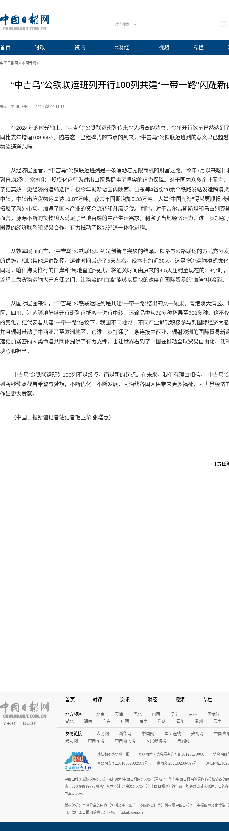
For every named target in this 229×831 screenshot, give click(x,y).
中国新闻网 (125, 740)
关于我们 (10, 724)
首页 (5, 48)
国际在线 (172, 733)
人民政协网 (156, 740)
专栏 (198, 48)
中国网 (148, 733)
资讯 (80, 48)
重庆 (162, 721)
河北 (137, 714)
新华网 (125, 733)
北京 (100, 714)
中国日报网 (9, 63)
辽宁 (174, 714)
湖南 (88, 721)
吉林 (193, 714)
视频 (164, 48)
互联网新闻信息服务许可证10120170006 (171, 754)
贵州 (199, 721)
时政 (39, 48)
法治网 (183, 740)
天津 (119, 714)
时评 (97, 699)
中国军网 (96, 740)
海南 (143, 721)
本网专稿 (29, 63)
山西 (156, 714)
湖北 (69, 721)
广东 (106, 721)
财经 (152, 699)
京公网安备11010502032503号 (122, 763)
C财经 (121, 48)
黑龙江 (213, 714)
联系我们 (30, 724)
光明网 (71, 740)
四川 (180, 721)
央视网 (197, 733)
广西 (125, 721)
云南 (217, 721)
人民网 (102, 733)
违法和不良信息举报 (113, 754)
